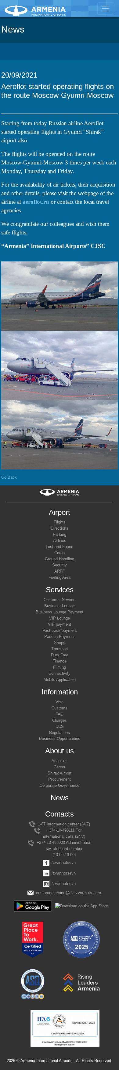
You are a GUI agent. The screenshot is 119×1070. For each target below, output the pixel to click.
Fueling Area (59, 577)
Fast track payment (59, 630)
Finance (59, 661)
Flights (60, 522)
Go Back (9, 477)
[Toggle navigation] (105, 8)
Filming (59, 667)
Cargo (59, 552)
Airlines (59, 540)
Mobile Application (60, 679)
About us (59, 761)
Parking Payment (59, 636)
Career (59, 767)
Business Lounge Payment (59, 612)
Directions (59, 528)
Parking (59, 534)
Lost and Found (59, 546)
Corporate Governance (59, 785)
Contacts (59, 814)
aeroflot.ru (36, 202)
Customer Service (59, 599)
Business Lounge (59, 606)
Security (59, 565)
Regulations (59, 732)
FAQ (59, 714)
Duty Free (59, 655)
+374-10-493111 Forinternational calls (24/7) (64, 833)
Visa (59, 702)
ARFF (59, 571)
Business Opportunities (59, 738)
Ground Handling (59, 559)
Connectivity (59, 673)
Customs (59, 708)
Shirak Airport (59, 773)
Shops (59, 642)
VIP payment (59, 624)
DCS (60, 726)
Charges (59, 720)
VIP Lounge (59, 618)
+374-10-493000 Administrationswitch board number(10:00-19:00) (64, 848)
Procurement (59, 779)
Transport (59, 649)
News (60, 798)
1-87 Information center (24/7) (64, 824)
